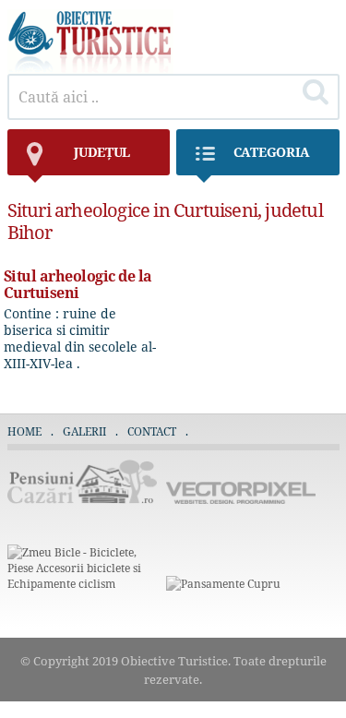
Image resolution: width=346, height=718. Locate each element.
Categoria (271, 152)
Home (24, 431)
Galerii (84, 431)
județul (102, 152)
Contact (151, 431)
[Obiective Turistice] (90, 69)
